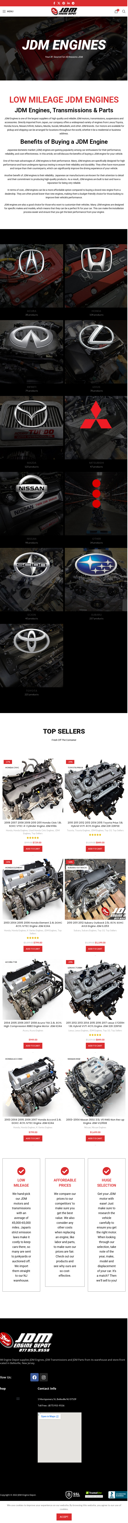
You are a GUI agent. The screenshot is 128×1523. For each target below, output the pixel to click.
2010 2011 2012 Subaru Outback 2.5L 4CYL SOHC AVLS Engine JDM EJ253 (95, 924)
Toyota (70, 830)
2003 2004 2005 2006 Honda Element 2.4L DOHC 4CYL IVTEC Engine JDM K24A (33, 924)
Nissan (87, 1127)
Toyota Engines (82, 830)
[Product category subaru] (96, 585)
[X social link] (58, 3)
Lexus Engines (81, 1030)
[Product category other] (96, 509)
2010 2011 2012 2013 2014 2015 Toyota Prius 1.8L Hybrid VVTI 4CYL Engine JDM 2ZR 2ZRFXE (95, 824)
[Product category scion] (31, 585)
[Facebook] (34, 1377)
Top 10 (108, 830)
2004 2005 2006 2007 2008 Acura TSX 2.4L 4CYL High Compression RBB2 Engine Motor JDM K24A (33, 1024)
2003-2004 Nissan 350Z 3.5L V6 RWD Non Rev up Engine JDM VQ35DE (95, 1121)
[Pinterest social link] (63, 3)
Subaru (77, 930)
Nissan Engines (99, 1127)
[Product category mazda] (31, 433)
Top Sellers (37, 833)
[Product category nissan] (31, 509)
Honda (9, 830)
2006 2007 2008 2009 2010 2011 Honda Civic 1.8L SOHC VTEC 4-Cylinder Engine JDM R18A (32, 824)
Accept (64, 1516)
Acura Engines (36, 1030)
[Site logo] (63, 11)
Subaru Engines (89, 930)
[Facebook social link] (54, 3)
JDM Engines (97, 830)
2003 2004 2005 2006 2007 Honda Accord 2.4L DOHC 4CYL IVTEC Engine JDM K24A (32, 1121)
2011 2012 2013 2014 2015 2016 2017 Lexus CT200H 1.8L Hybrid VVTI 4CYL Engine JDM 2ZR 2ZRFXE (95, 1024)
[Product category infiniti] (31, 357)
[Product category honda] (96, 281)
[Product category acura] (31, 281)
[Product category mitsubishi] (96, 433)
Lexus (71, 1030)
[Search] (123, 11)
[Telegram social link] (73, 3)
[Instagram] (44, 1377)
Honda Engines (21, 830)
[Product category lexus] (96, 357)
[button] (33, 849)
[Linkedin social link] (68, 3)
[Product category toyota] (31, 661)
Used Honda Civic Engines (41, 830)
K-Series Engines (35, 930)
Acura (25, 1030)
